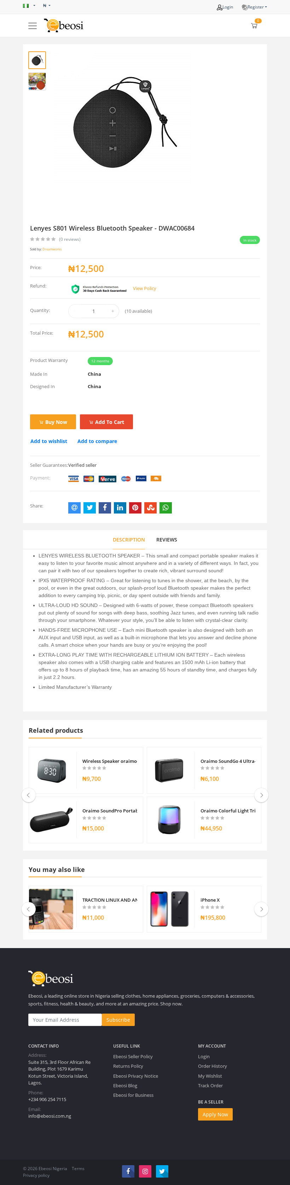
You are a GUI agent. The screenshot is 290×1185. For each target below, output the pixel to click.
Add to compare (97, 441)
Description (129, 539)
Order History (212, 1066)
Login (227, 7)
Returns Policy (128, 1066)
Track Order (210, 1085)
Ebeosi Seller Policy (133, 1056)
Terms (78, 1169)
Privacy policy (36, 1175)
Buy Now (55, 422)
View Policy (144, 288)
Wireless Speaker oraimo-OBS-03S (109, 761)
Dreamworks (52, 249)
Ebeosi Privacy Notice (135, 1076)
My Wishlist (210, 1076)
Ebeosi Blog (125, 1085)
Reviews (166, 539)
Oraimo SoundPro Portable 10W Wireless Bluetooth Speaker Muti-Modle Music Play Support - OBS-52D (109, 810)
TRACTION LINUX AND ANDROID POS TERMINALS (109, 900)
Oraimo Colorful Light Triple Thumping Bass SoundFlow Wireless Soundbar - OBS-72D (228, 810)
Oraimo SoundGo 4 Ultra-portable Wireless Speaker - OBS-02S (228, 761)
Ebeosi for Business (133, 1095)
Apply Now (215, 1114)
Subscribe (118, 1019)
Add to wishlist (48, 441)
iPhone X (210, 900)
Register (256, 7)
